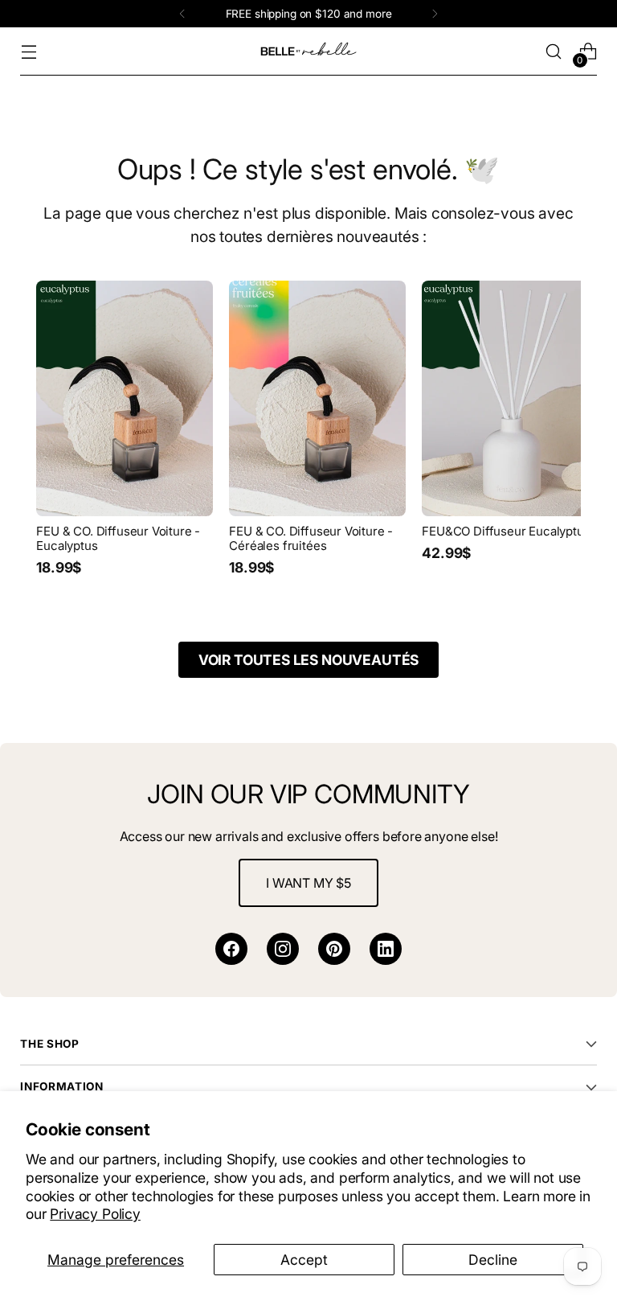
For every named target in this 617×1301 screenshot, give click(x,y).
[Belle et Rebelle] (308, 51)
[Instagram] (283, 949)
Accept (304, 1259)
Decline (492, 1259)
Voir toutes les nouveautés (308, 659)
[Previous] (182, 13)
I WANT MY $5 (308, 883)
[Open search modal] (553, 51)
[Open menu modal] (28, 51)
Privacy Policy (95, 1213)
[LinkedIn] (386, 949)
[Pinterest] (334, 949)
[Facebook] (231, 949)
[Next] (434, 13)
